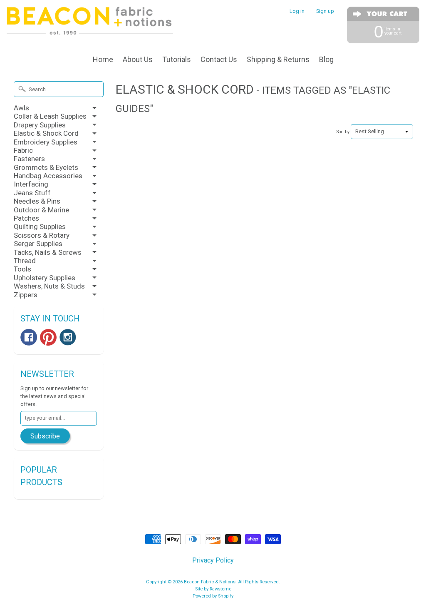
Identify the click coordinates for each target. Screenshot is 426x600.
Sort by (343, 131)
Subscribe (45, 436)
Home (103, 59)
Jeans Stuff (32, 193)
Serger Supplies (38, 243)
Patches (26, 218)
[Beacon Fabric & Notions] (90, 23)
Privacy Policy (213, 560)
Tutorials (176, 59)
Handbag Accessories (48, 176)
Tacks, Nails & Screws (48, 252)
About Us (138, 59)
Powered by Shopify (213, 596)
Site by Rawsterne (213, 589)
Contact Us (219, 59)
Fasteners (29, 158)
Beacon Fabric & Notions (209, 582)
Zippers (25, 295)
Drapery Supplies (40, 125)
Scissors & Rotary (41, 235)
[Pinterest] (48, 337)
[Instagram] (67, 337)
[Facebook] (28, 337)
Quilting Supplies (40, 226)
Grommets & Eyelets (46, 167)
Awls (21, 108)
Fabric (23, 150)
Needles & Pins (37, 201)
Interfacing (31, 184)
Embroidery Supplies (45, 142)
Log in (297, 11)
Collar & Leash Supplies (50, 116)
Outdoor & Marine (41, 210)
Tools (22, 269)
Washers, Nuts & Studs (49, 286)
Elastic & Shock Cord (46, 133)
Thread (25, 260)
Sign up (325, 11)
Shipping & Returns (278, 59)
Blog (326, 59)
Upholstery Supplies (44, 278)
